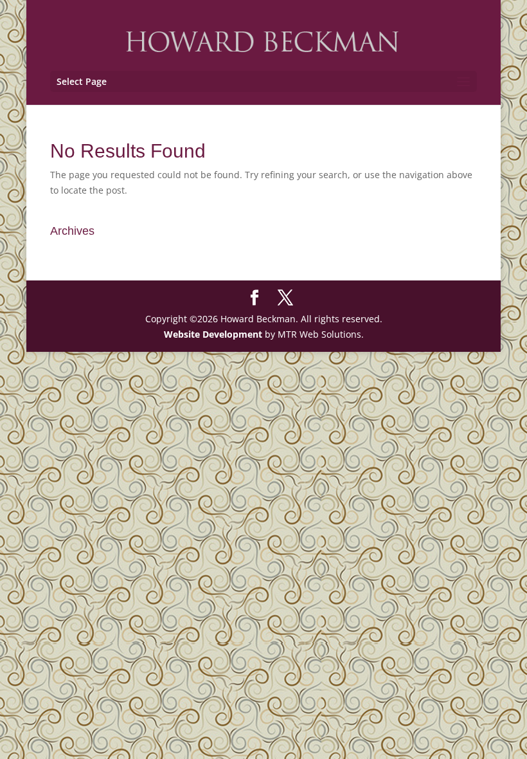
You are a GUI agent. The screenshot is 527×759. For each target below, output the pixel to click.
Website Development (213, 334)
